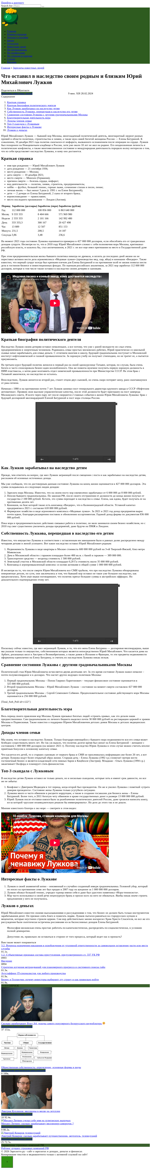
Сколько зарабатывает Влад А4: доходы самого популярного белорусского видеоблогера (51, 1023)
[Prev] (42, 459)
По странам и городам (19, 55)
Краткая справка (16, 102)
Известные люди (16, 46)
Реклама (11, 62)
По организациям (17, 49)
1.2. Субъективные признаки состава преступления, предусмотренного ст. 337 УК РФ (50, 954)
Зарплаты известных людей (16, 93)
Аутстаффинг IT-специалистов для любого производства (33, 973)
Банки (10, 40)
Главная (11, 31)
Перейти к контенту (12, 2)
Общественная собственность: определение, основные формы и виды (41, 1067)
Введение (6, 960)
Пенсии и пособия (17, 37)
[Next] (109, 459)
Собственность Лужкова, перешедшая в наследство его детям (42, 111)
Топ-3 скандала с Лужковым (23, 123)
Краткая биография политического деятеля (31, 105)
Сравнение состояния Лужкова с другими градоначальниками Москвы (47, 114)
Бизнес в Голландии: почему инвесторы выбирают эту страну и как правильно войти (50, 979)
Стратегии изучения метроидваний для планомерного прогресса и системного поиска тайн (53, 967)
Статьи (11, 59)
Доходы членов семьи (19, 120)
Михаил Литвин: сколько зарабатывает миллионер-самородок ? (37, 1123)
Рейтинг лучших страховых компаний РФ (25, 1148)
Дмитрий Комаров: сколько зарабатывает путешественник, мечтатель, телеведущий (49, 1135)
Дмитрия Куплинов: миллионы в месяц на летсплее (30, 1111)
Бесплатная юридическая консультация (23, 1070)
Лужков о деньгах (17, 130)
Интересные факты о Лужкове (24, 127)
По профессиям (16, 52)
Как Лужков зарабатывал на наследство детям (33, 108)
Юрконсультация (16, 34)
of (75, 459)
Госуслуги (12, 43)
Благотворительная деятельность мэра (28, 117)
